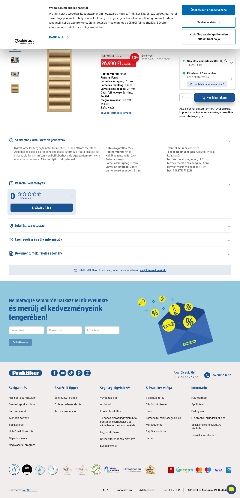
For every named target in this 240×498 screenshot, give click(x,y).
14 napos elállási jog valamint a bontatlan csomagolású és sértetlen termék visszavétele (118, 421)
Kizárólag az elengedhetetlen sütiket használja (209, 36)
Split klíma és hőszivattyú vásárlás (206, 426)
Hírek (149, 411)
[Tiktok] (71, 373)
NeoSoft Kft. (29, 490)
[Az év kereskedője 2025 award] (150, 469)
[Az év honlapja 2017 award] (82, 469)
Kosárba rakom (217, 97)
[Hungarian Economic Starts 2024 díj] (14, 469)
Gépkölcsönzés (18, 438)
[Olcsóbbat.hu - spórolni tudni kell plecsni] (132, 469)
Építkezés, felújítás (66, 397)
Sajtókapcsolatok (156, 431)
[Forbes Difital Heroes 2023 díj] (27, 469)
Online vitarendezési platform (117, 438)
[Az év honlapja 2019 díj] (52, 469)
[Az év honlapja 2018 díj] (39, 469)
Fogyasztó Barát (110, 432)
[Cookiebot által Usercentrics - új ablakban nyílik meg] (24, 41)
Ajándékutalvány (19, 417)
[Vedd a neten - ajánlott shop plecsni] (112, 469)
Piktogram (197, 411)
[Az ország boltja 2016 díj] (66, 469)
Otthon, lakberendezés (68, 404)
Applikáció (197, 404)
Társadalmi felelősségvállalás (163, 417)
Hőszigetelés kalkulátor (23, 397)
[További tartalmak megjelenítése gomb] (16, 114)
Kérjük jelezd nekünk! (153, 270)
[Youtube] (62, 373)
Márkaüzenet (154, 424)
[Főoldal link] (25, 373)
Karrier (150, 438)
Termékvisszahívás (202, 435)
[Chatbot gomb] (231, 489)
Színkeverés (16, 424)
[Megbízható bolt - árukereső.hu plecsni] (96, 469)
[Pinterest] (79, 373)
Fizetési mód (199, 397)
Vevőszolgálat (108, 397)
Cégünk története (156, 404)
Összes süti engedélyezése (209, 9)
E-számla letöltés (110, 411)
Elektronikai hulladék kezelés (208, 417)
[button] (225, 63)
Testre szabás (206, 22)
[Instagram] (87, 373)
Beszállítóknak (108, 445)
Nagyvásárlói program (22, 444)
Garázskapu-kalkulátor (22, 404)
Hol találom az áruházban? (209, 84)
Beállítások (56, 37)
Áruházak (106, 404)
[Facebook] (54, 373)
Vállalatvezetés (155, 397)
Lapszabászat (17, 411)
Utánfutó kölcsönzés (21, 431)
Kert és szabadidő (65, 411)
